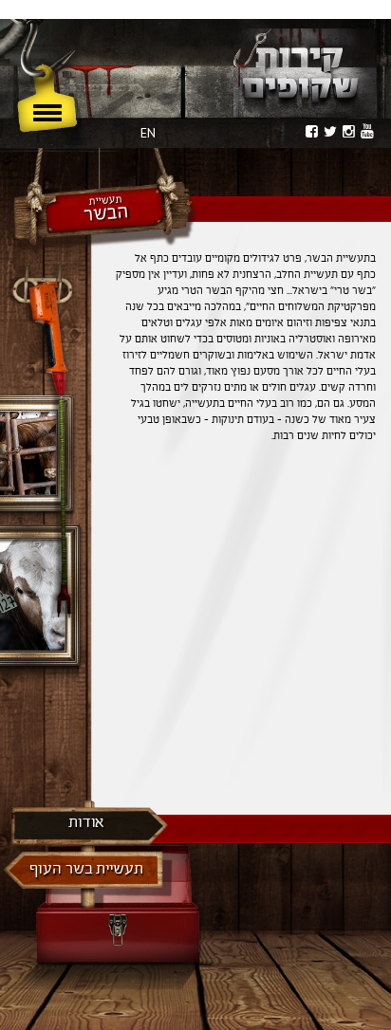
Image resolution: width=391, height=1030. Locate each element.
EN (148, 132)
